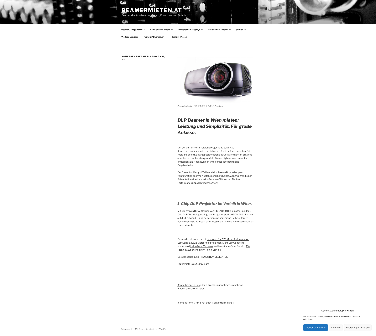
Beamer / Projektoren (131, 29)
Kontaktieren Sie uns (188, 285)
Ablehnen (336, 327)
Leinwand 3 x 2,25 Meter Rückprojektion (199, 242)
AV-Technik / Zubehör (218, 29)
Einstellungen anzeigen (358, 327)
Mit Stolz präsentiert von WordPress (152, 329)
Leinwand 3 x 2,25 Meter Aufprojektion (228, 239)
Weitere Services (129, 37)
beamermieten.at (152, 10)
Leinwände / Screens (160, 29)
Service (239, 29)
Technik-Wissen (179, 37)
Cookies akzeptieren (315, 327)
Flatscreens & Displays (189, 29)
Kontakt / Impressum (154, 37)
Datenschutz (127, 329)
